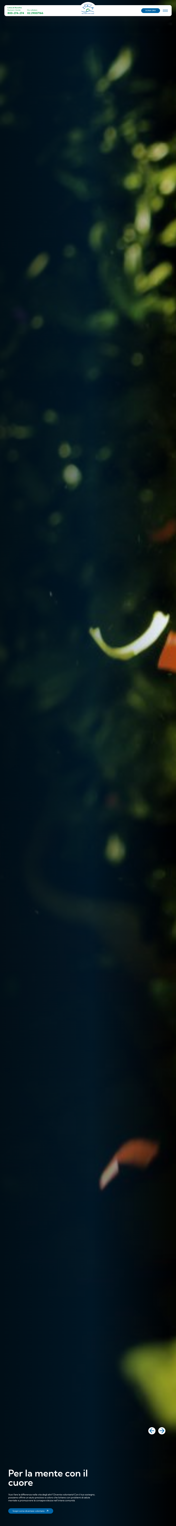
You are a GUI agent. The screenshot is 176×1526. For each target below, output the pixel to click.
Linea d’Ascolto (14, 7)
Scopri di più (18, 1511)
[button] (152, 1430)
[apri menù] (165, 11)
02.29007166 (35, 13)
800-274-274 (15, 13)
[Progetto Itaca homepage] (88, 10)
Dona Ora (150, 10)
